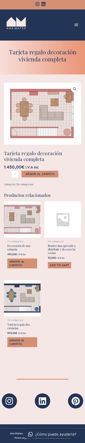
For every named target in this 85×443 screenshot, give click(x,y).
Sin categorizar (25, 184)
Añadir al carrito (40, 174)
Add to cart (59, 265)
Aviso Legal (21, 437)
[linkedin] (44, 4)
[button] (74, 89)
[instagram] (38, 4)
